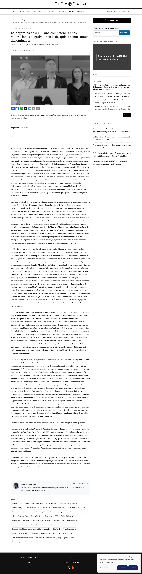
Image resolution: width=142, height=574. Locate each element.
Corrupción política (32, 507)
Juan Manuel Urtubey (48, 533)
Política (26, 503)
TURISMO (60, 11)
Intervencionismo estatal (77, 512)
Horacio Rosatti (17, 512)
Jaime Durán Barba (56, 542)
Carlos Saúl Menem (18, 525)
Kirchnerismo (46, 520)
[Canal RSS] (73, 567)
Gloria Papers (45, 507)
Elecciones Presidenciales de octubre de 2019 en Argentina (31, 529)
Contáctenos (71, 558)
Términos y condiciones (71, 562)
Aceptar (133, 568)
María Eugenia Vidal (69, 529)
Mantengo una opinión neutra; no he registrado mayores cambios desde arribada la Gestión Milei (113, 107)
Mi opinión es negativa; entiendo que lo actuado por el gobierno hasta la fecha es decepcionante (112, 95)
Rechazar (122, 568)
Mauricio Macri (23, 516)
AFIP (13, 516)
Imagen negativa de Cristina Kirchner (24, 542)
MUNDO (51, 11)
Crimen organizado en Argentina (22, 538)
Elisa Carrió (57, 529)
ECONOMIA (70, 11)
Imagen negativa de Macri (65, 538)
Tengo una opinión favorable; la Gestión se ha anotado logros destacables (112, 101)
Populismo (63, 512)
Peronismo (36, 520)
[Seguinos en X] (69, 567)
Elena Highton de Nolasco (76, 507)
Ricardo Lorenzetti (59, 507)
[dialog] (119, 563)
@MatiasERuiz (83, 483)
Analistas (81, 11)
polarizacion (43, 542)
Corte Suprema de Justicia (68, 503)
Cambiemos (48, 516)
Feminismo (28, 512)
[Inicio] (70, 4)
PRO (56, 516)
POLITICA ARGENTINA (27, 11)
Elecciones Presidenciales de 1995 (55, 525)
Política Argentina (23, 20)
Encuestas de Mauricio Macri (45, 538)
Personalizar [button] (104, 568)
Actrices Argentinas (41, 512)
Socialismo (53, 512)
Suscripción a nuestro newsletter (106, 28)
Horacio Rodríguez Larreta (21, 520)
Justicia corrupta (17, 507)
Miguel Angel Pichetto (19, 533)
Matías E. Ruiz (17, 503)
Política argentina (37, 503)
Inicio (14, 11)
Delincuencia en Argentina (66, 533)
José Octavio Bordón (34, 525)
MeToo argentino (51, 503)
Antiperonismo (72, 520)
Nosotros (30, 562)
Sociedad (42, 11)
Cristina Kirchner (36, 516)
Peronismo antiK (58, 520)
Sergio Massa (33, 533)
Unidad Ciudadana (67, 516)
